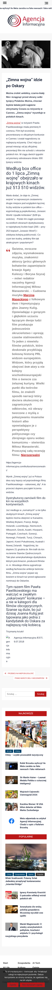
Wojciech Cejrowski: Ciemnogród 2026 (29, 793)
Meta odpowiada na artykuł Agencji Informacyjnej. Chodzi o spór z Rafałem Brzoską (33, 823)
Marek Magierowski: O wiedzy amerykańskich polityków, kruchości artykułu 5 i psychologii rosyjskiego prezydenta (24, 930)
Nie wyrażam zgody (32, 985)
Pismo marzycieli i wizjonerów (29, 678)
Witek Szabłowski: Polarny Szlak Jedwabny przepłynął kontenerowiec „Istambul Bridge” (23, 881)
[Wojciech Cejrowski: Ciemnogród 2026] (11, 794)
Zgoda (13, 985)
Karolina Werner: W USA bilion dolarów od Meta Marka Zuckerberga (31, 807)
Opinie (31, 874)
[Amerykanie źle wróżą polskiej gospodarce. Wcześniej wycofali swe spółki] (11, 909)
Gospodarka (20, 874)
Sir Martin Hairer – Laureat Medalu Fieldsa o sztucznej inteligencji (33, 780)
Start (5, 963)
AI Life (9, 751)
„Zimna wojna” (13, 123)
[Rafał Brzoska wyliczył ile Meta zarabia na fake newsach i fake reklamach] (11, 765)
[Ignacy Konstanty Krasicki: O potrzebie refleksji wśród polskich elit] (11, 895)
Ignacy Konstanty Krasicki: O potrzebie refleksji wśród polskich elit (33, 895)
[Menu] (4, 3)
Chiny (17, 751)
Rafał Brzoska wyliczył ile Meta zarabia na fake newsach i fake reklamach (32, 766)
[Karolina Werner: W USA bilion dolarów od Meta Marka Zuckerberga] (11, 806)
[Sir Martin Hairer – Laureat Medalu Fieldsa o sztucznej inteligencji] (11, 780)
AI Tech (36, 963)
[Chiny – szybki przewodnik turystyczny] (26, 734)
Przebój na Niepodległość (21, 673)
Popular (40, 874)
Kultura (21, 967)
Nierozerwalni (30, 455)
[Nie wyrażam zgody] (48, 979)
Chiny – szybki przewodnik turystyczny (24, 755)
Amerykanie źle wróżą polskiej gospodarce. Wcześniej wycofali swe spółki (31, 911)
